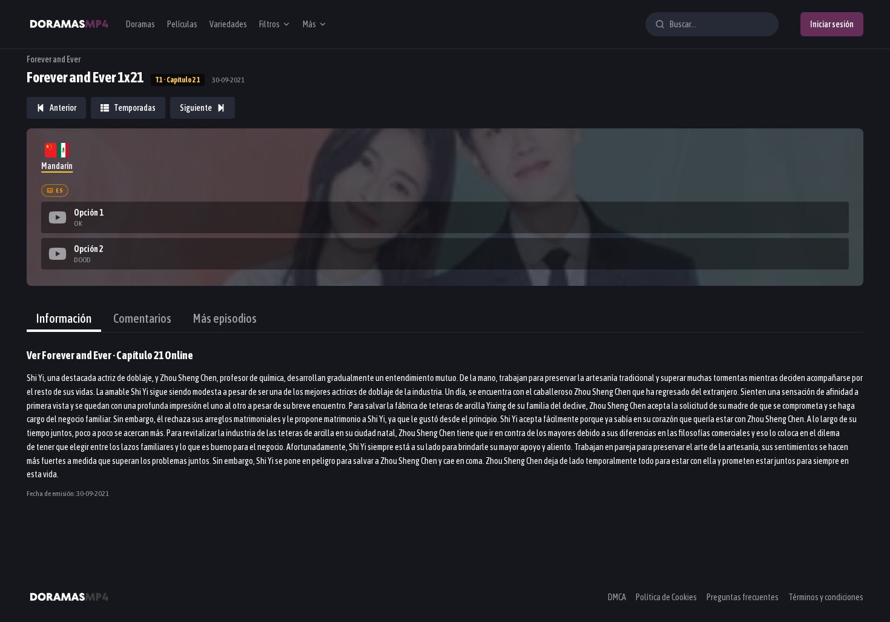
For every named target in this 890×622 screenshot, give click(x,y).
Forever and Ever (54, 59)
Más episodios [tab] (225, 318)
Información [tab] (63, 318)
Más (309, 24)
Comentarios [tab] (142, 318)
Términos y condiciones (825, 597)
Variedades (228, 24)
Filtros (269, 24)
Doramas (140, 24)
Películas (182, 24)
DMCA (617, 597)
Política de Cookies (666, 597)
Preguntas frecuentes (743, 597)
